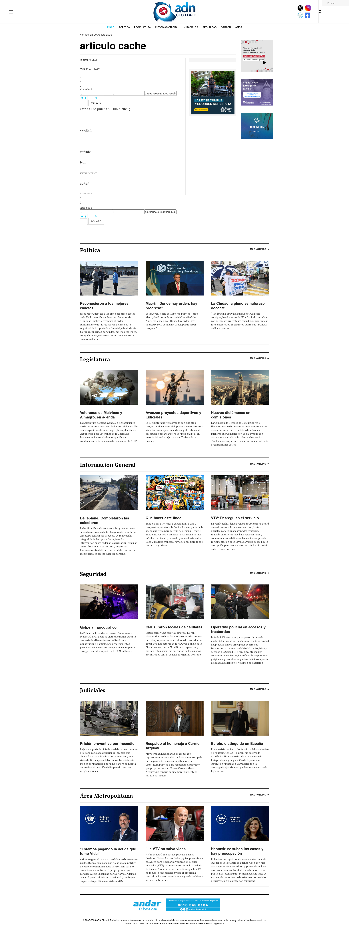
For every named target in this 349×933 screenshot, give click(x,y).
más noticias (258, 249)
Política (124, 27)
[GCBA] (212, 92)
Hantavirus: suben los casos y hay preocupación (237, 851)
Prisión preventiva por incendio (107, 743)
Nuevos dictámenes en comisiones (230, 415)
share (97, 102)
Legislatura (142, 27)
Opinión (226, 27)
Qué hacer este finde (163, 517)
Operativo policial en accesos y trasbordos (238, 629)
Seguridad (209, 27)
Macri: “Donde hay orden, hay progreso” (171, 305)
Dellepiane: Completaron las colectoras (104, 520)
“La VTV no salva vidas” (166, 848)
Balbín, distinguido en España (237, 743)
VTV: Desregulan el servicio (235, 517)
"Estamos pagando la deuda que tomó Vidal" (108, 851)
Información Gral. (167, 27)
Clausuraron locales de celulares (174, 627)
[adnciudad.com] (174, 11)
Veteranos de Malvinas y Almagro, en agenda (101, 415)
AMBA (238, 27)
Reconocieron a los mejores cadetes (104, 305)
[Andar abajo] (174, 904)
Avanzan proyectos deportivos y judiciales (173, 415)
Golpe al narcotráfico (98, 627)
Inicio (110, 27)
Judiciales (191, 27)
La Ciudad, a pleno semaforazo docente (238, 305)
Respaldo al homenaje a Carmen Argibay (174, 745)
